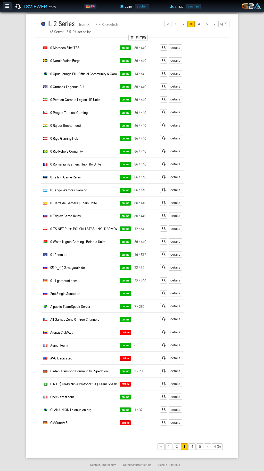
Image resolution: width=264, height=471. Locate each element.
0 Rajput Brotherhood (65, 125)
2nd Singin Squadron (65, 293)
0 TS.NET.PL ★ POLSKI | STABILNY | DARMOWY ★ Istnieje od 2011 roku (103, 228)
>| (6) (224, 24)
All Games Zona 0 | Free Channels (74, 319)
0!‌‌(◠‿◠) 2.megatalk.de (67, 267)
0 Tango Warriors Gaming (68, 190)
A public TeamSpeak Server (70, 306)
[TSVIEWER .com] (18, 6)
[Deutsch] (88, 6)
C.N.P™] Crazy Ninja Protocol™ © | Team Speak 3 (85, 384)
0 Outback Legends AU (67, 86)
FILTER (141, 37)
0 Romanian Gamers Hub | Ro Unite (75, 164)
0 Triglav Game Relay (65, 216)
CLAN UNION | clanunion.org (70, 409)
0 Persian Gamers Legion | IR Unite (75, 99)
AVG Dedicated (61, 358)
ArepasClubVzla (61, 332)
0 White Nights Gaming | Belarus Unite (77, 241)
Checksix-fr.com (62, 397)
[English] (92, 6)
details (175, 47)
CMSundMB (59, 422)
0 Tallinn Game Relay (65, 177)
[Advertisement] (214, 121)
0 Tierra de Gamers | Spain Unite (73, 203)
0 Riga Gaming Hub (64, 138)
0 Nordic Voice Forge (65, 60)
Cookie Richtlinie (169, 465)
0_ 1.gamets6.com (63, 280)
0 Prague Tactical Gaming (69, 112)
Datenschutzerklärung (137, 465)
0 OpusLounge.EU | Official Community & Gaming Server (90, 74)
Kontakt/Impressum (103, 465)
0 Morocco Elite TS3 (64, 47)
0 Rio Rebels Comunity (66, 151)
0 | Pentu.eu (58, 254)
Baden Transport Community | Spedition (79, 371)
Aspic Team (59, 345)
